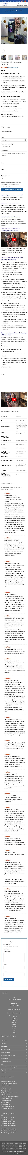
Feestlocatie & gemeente (6, 131)
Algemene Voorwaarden (14, 1015)
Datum (2, 137)
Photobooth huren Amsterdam (9, 1117)
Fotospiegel (19, 10)
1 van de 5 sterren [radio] (4, 946)
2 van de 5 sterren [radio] (6, 946)
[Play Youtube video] (14, 239)
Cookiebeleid (14, 1016)
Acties (14, 1028)
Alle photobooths (20, 4)
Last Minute (14, 1020)
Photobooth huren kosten (7, 1108)
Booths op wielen (5, 1049)
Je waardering (7, 944)
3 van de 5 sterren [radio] (10, 946)
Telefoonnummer (5, 175)
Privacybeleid (14, 1018)
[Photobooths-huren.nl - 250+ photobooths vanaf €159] (8, 4)
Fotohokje (3, 1043)
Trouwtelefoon (5, 1102)
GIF (2, 1064)
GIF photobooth (5, 1094)
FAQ (14, 1030)
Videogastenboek (5, 1104)
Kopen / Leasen (5, 1072)
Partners (14, 1024)
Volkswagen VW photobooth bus (9, 1096)
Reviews (14, 1026)
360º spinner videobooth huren (9, 1092)
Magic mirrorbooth (6, 1089)
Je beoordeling (7, 951)
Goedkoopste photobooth (8, 1081)
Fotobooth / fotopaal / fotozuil (9, 1083)
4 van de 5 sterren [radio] (15, 946)
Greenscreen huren (6, 1100)
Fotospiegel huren (5, 1085)
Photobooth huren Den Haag (8, 1121)
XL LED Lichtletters (6, 1061)
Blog (14, 1032)
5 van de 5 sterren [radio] (6, 949)
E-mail (5, 971)
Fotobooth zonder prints (7, 1106)
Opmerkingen (4, 150)
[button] (3, 51)
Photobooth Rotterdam (7, 1119)
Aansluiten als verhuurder (14, 1013)
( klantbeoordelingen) (12, 67)
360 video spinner (5, 1052)
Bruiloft (3, 1087)
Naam (2, 163)
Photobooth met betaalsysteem (9, 1131)
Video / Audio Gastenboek (8, 1055)
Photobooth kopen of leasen (8, 1129)
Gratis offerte (25, 4)
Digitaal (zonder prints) (7, 1070)
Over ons (14, 1022)
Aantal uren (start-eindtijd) (7, 144)
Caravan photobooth (6, 1098)
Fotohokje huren (5, 1091)
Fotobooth (4, 1040)
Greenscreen (4, 1058)
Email (2, 169)
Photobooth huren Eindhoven (9, 1125)
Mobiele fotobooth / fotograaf (9, 1067)
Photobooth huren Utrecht (8, 1123)
